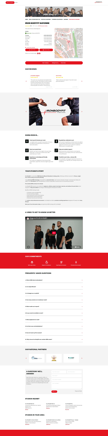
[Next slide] (82, 81)
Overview (63, 62)
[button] (68, 42)
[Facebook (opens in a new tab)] (40, 53)
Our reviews (45, 62)
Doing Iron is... (55, 62)
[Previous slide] (26, 81)
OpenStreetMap (76, 57)
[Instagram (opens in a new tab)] (38, 53)
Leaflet (71, 57)
